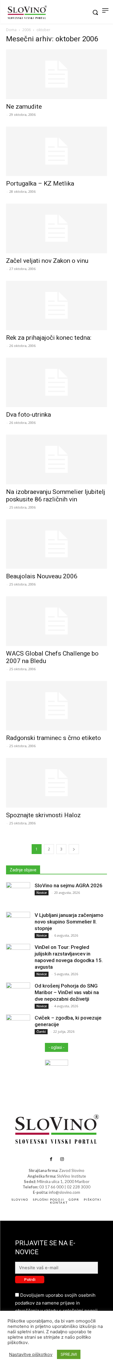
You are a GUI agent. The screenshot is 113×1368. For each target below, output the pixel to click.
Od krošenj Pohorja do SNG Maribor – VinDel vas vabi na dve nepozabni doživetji (67, 992)
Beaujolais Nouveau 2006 (41, 576)
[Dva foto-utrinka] (56, 382)
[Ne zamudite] (56, 74)
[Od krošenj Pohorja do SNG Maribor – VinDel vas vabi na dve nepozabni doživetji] (18, 994)
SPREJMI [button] (69, 1354)
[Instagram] (62, 1159)
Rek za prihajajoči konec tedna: (48, 337)
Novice (41, 893)
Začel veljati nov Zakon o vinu (47, 260)
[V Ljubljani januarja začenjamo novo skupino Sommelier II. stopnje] (18, 924)
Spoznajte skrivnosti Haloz (43, 815)
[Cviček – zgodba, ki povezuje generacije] (18, 1026)
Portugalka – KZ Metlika (40, 183)
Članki (41, 1031)
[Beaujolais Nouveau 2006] (56, 544)
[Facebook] (51, 1159)
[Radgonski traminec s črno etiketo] (56, 705)
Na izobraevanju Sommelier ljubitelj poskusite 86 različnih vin (55, 495)
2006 (26, 29)
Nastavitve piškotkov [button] (30, 1354)
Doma (11, 29)
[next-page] (74, 849)
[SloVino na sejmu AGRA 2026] (18, 894)
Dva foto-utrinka (28, 414)
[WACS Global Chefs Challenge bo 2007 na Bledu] (56, 621)
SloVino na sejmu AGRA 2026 (68, 885)
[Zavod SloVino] (27, 13)
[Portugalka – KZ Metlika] (56, 151)
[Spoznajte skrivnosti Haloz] (56, 782)
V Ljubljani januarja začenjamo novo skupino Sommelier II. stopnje (69, 921)
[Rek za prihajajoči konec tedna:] (56, 305)
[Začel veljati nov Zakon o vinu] (56, 228)
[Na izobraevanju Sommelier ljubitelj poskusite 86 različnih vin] (56, 459)
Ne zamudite (24, 106)
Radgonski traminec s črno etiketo (53, 737)
